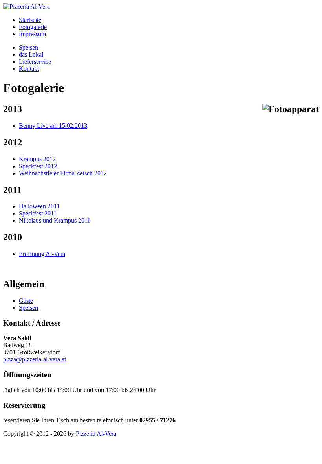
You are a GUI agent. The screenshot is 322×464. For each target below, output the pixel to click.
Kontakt (29, 68)
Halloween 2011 (39, 206)
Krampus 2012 (37, 159)
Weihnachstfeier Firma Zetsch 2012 (63, 173)
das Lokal (31, 54)
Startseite (30, 20)
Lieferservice (35, 61)
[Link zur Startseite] (26, 6)
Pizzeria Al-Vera (96, 433)
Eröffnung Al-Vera (42, 253)
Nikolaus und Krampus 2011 (54, 220)
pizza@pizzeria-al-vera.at (34, 359)
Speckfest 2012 (38, 166)
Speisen (28, 47)
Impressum (32, 34)
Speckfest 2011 (38, 213)
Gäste (26, 300)
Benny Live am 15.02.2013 (53, 125)
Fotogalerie (33, 27)
